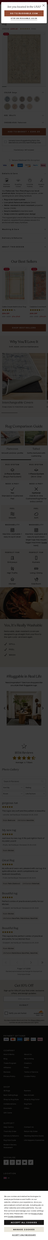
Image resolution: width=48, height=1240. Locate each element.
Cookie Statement (15, 1216)
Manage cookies (24, 1229)
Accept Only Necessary (24, 1235)
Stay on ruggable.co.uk (24, 18)
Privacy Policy (37, 1213)
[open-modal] (43, 5)
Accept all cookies (24, 1222)
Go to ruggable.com (24, 13)
